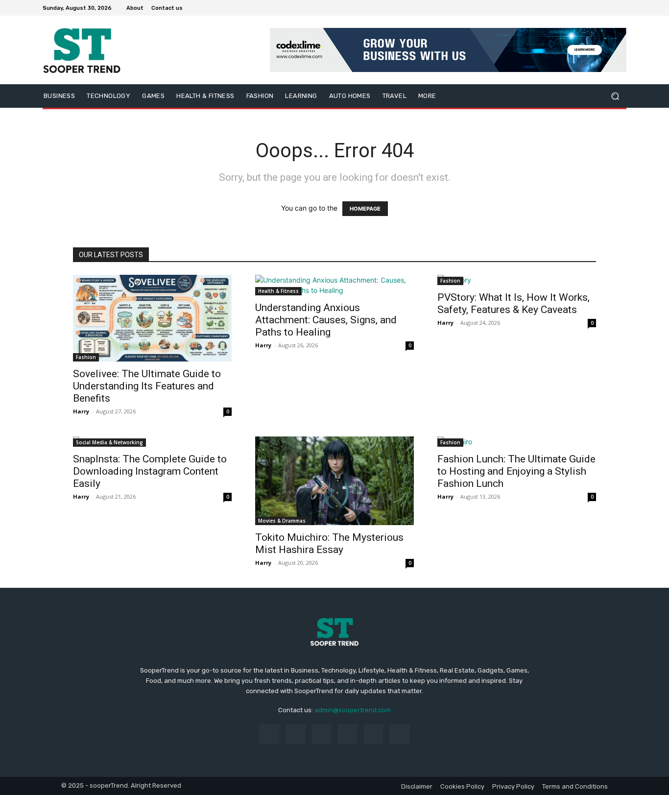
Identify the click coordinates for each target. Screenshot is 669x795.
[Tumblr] (373, 734)
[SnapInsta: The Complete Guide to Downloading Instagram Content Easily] (152, 441)
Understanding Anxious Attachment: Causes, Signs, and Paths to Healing (326, 320)
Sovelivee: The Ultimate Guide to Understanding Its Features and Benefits (147, 386)
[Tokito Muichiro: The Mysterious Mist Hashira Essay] (334, 480)
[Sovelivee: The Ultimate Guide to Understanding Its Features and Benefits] (152, 318)
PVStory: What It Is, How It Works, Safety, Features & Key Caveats (513, 303)
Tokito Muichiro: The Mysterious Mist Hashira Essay (329, 543)
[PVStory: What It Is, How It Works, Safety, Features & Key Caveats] (516, 280)
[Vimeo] (609, 8)
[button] (614, 96)
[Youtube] (620, 8)
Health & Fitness (278, 291)
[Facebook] (573, 8)
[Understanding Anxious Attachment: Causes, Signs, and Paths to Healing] (334, 285)
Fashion (86, 357)
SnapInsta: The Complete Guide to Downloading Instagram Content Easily (150, 471)
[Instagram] (585, 8)
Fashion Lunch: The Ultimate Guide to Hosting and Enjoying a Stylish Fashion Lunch (516, 471)
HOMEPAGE (365, 208)
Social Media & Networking (109, 442)
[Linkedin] (321, 734)
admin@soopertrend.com (352, 710)
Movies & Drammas (282, 520)
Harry (81, 411)
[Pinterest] (347, 734)
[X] (597, 8)
